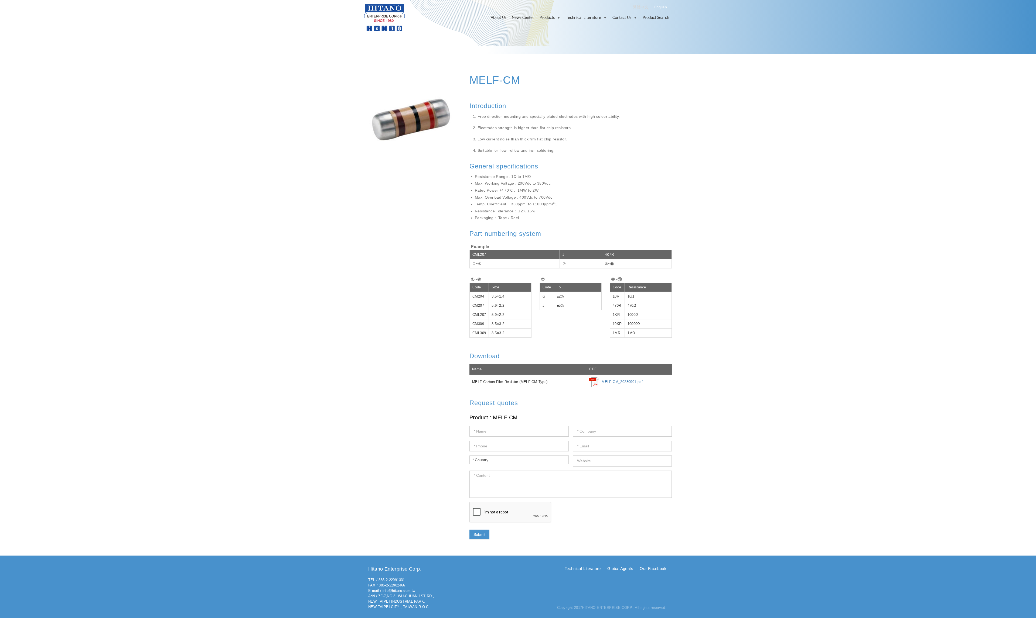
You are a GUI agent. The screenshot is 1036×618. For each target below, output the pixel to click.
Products (547, 18)
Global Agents (620, 568)
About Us (498, 18)
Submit (479, 534)
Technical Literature (583, 18)
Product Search (656, 18)
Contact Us (621, 18)
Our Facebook (653, 568)
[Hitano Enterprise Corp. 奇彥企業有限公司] (384, 17)
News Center (523, 18)
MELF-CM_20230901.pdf (622, 382)
